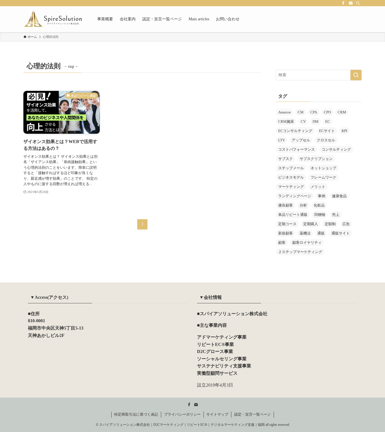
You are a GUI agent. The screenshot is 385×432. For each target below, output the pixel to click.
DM (315, 121)
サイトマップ (217, 414)
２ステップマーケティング (300, 252)
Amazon (284, 112)
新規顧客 (285, 233)
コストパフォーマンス (296, 149)
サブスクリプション (316, 159)
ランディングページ (294, 196)
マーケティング (291, 187)
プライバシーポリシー (182, 414)
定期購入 (310, 224)
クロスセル (326, 140)
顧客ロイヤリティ (307, 242)
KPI (344, 131)
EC (327, 121)
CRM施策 (286, 121)
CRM (342, 112)
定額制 (330, 224)
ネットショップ (323, 168)
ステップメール (291, 168)
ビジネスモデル (291, 177)
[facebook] (343, 3)
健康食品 (339, 196)
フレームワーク (323, 177)
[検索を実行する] (356, 75)
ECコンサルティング (295, 131)
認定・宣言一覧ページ (252, 414)
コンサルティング (336, 149)
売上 (335, 214)
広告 (346, 224)
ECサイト (327, 131)
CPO (327, 112)
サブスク (285, 159)
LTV (281, 140)
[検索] (358, 3)
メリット (318, 187)
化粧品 (319, 205)
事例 (321, 196)
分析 (303, 205)
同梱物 (319, 214)
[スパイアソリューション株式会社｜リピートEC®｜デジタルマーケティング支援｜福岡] (53, 19)
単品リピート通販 (292, 214)
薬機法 (305, 233)
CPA (313, 112)
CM (301, 112)
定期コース (287, 224)
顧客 (282, 242)
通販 (321, 233)
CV (303, 121)
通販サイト (340, 233)
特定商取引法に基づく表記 (136, 414)
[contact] (350, 3)
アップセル (301, 140)
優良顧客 (285, 205)
